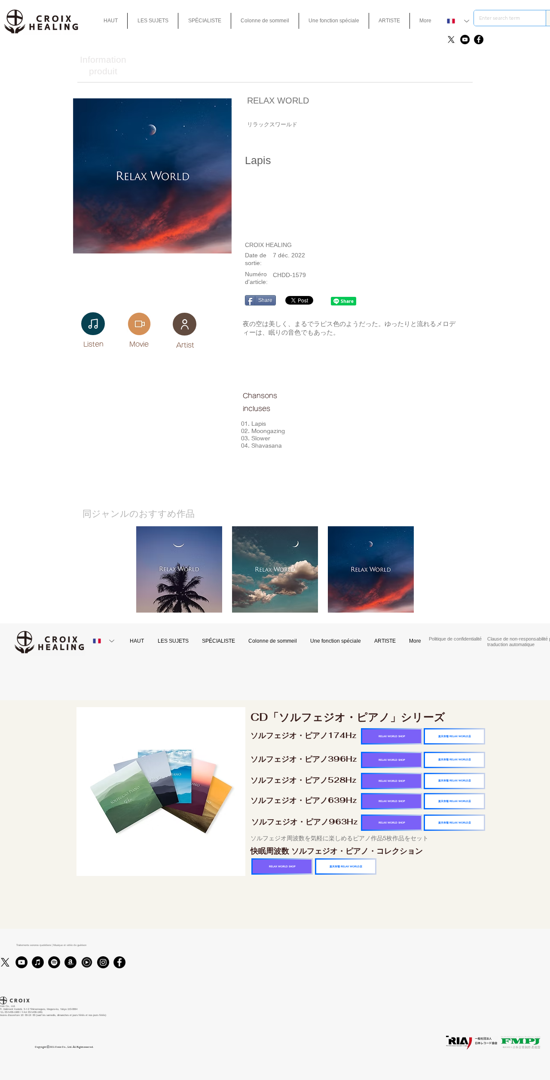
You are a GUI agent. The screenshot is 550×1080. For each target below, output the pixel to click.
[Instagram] (103, 962)
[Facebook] (478, 39)
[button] (334, 21)
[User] (184, 324)
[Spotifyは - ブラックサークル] (54, 962)
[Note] (93, 323)
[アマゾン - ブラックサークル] (70, 962)
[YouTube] (465, 39)
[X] (451, 39)
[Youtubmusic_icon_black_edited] (87, 962)
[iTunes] (38, 962)
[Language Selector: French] (458, 21)
